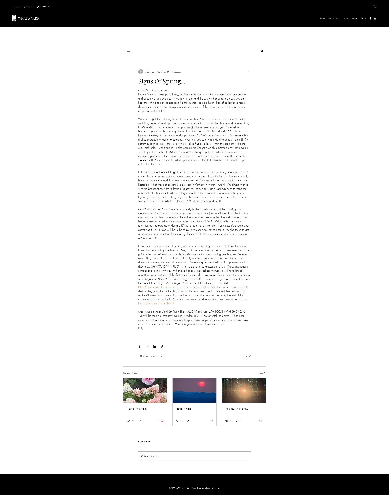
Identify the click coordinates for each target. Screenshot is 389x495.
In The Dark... (184, 408)
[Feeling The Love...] (244, 390)
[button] (375, 6)
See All (263, 372)
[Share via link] (162, 346)
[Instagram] (375, 18)
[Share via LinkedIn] (154, 346)
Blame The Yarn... (137, 408)
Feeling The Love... (237, 408)
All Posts (126, 50)
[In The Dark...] (195, 390)
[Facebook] (370, 18)
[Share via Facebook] (139, 346)
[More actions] (249, 71)
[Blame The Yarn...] (145, 390)
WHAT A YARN (29, 18)
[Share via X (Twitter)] (147, 346)
